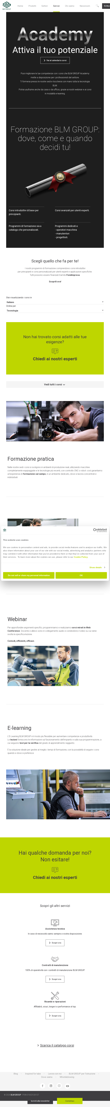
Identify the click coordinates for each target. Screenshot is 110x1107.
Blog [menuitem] (16, 1073)
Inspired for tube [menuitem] (33, 1073)
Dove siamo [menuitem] (46, 1077)
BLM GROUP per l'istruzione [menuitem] (82, 1073)
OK (81, 575)
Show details (95, 567)
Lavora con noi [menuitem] (55, 1073)
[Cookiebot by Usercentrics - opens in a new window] (95, 530)
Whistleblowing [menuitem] (67, 1077)
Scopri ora (56, 1016)
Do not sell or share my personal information (29, 575)
